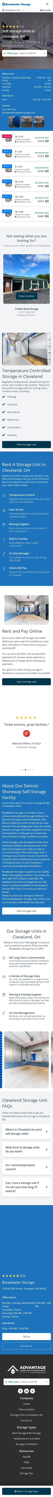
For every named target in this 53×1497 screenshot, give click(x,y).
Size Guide (26, 1467)
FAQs (26, 1462)
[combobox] (24, 53)
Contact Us (26, 1420)
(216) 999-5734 (9, 109)
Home (26, 1403)
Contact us (26, 1345)
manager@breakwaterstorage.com (18, 112)
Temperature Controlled (27, 1438)
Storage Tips (26, 1473)
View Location (26, 296)
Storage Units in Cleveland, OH (26, 1414)
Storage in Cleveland (26, 1444)
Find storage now (26, 444)
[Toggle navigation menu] (48, 4)
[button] (14, 121)
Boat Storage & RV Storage (26, 1433)
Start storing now (26, 681)
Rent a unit (45, 10)
